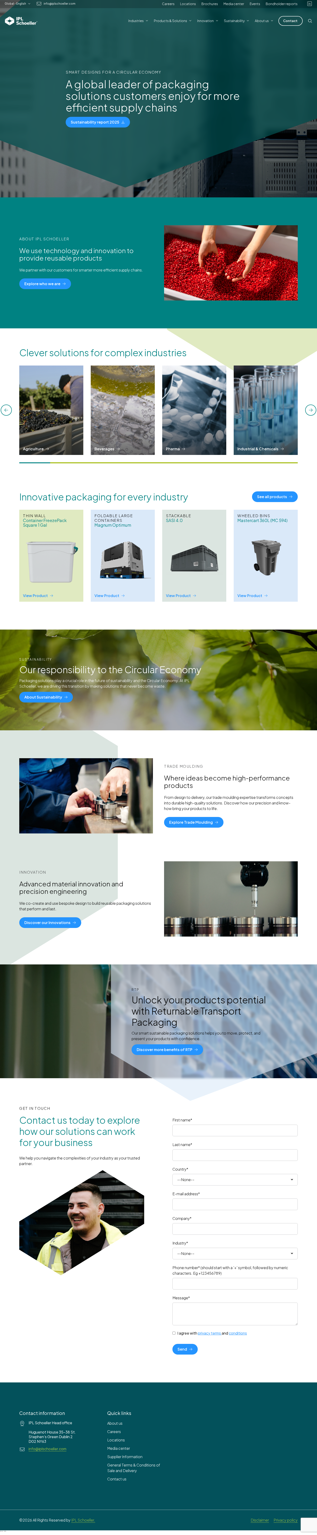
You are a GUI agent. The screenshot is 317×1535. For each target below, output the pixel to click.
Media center (233, 4)
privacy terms (209, 1333)
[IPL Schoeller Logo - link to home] (21, 21)
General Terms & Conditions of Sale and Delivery (133, 1468)
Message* (181, 1297)
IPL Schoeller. (83, 1520)
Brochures (209, 4)
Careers (168, 4)
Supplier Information (124, 1456)
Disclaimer (260, 1520)
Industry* (180, 1243)
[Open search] (310, 21)
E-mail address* (186, 1193)
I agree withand (212, 1333)
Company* (181, 1218)
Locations (188, 4)
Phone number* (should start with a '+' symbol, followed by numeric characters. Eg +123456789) (230, 1270)
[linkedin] (309, 4)
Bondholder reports (282, 4)
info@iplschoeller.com (59, 3)
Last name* (182, 1144)
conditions (238, 1333)
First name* (182, 1119)
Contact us (116, 1478)
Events (255, 4)
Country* (180, 1169)
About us (115, 1423)
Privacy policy (286, 1520)
